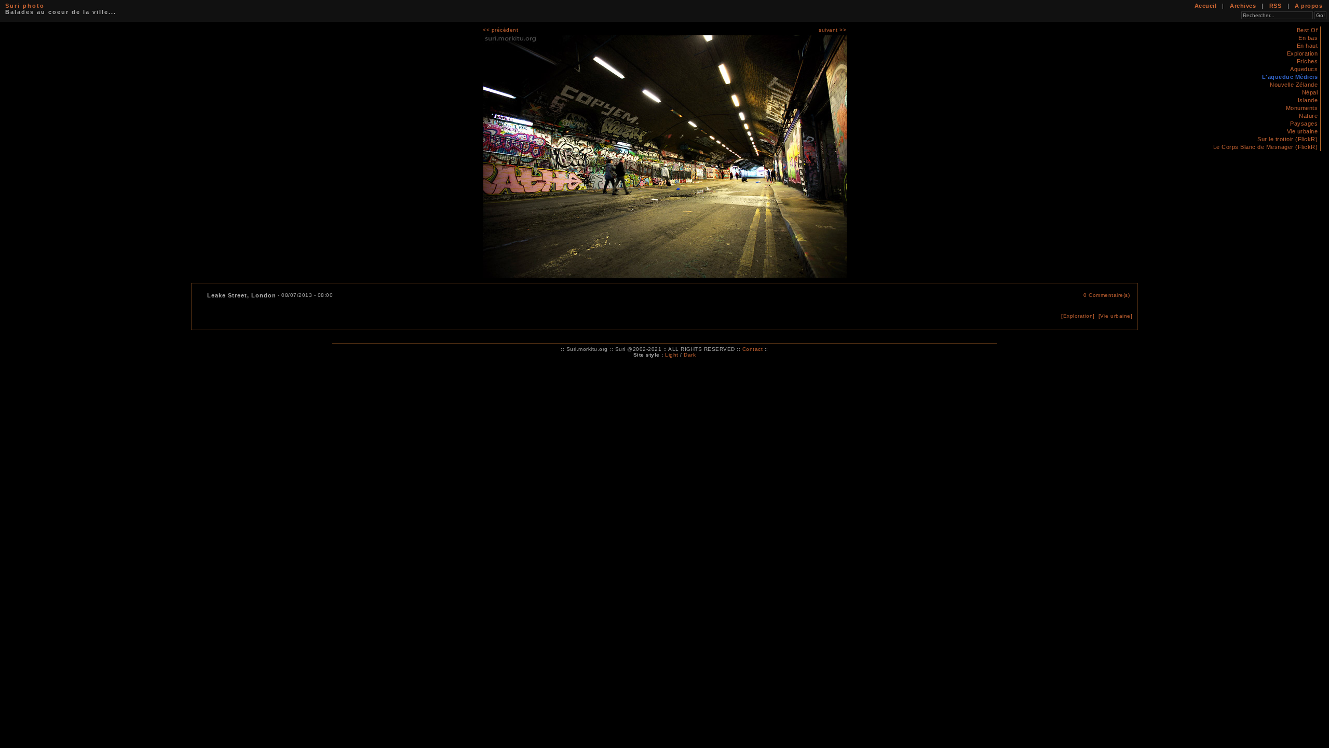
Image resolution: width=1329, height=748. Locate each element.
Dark (690, 355)
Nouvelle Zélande (1294, 84)
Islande (1308, 100)
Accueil (1206, 6)
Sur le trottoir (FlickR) (1287, 139)
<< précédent (500, 30)
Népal (1310, 92)
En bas (1308, 38)
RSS (1275, 6)
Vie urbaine (1302, 131)
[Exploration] (1078, 316)
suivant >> (832, 30)
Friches (1307, 61)
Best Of (1307, 30)
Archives (1243, 6)
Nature (1308, 116)
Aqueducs (1304, 69)
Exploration (1302, 53)
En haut (1307, 46)
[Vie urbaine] (1116, 316)
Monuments (1302, 108)
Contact (752, 349)
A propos (1308, 6)
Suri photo (25, 6)
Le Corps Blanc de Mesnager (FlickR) (1265, 147)
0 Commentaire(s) (1106, 295)
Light (672, 355)
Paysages (1304, 123)
